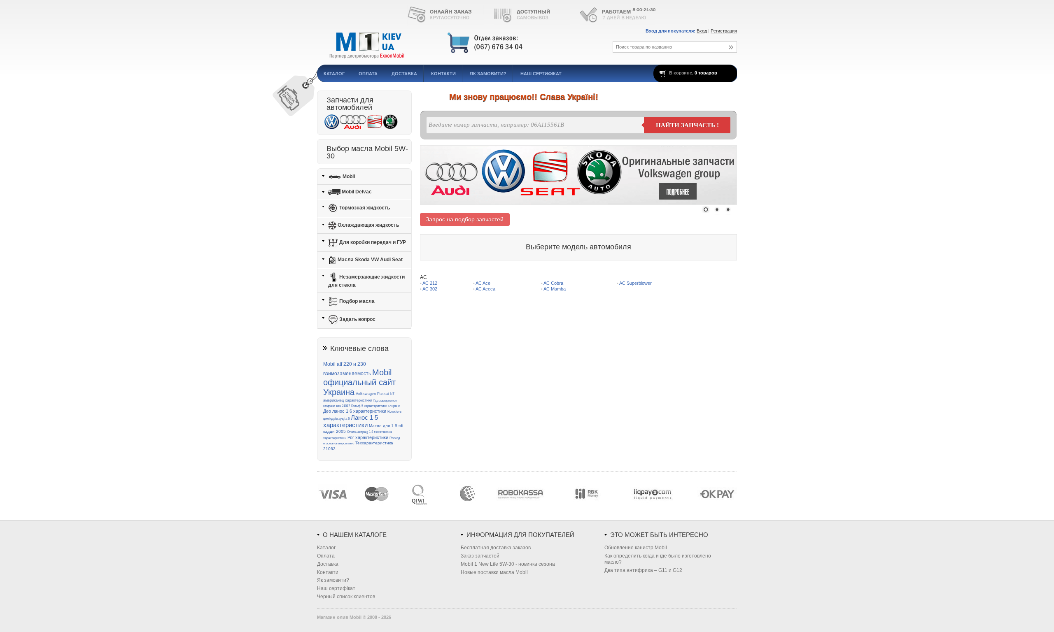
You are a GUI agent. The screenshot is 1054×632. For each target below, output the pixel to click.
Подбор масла (356, 301)
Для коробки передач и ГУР (372, 242)
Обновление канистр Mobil (635, 548)
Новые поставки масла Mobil (494, 572)
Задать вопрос (356, 319)
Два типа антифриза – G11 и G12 (643, 570)
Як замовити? (488, 73)
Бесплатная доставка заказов (496, 548)
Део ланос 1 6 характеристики (354, 411)
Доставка (404, 73)
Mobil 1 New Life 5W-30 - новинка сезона (508, 564)
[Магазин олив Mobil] (455, 43)
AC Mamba (554, 288)
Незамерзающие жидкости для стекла (366, 281)
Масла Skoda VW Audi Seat (369, 260)
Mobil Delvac (356, 192)
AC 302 (429, 288)
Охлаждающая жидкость (367, 225)
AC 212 (429, 283)
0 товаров (706, 72)
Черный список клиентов (346, 596)
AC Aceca (485, 288)
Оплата (368, 73)
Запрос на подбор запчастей (465, 219)
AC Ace (483, 283)
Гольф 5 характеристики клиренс (375, 406)
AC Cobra (553, 283)
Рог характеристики (367, 437)
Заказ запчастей (480, 556)
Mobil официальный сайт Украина (359, 382)
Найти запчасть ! (687, 125)
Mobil (348, 176)
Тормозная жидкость (364, 208)
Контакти (443, 73)
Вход (702, 30)
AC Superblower (635, 283)
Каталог (334, 73)
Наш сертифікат (541, 73)
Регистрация (724, 30)
